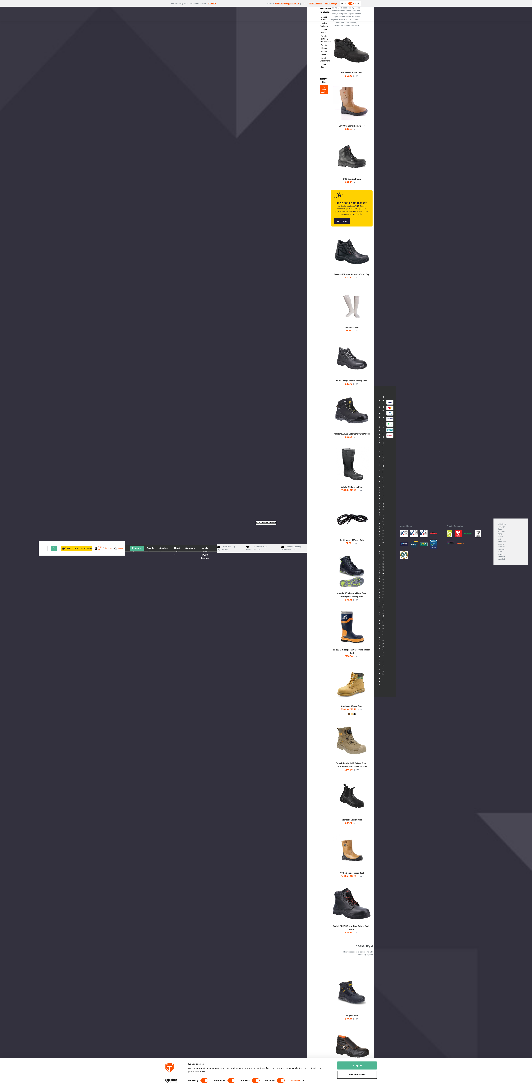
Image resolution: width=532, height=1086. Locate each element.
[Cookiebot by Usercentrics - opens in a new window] (170, 1081)
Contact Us (379, 628)
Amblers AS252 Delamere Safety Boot (352, 433)
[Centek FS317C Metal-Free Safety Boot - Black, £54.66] (352, 903)
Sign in (100, 548)
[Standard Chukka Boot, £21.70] (352, 50)
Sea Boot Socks (351, 327)
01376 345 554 (315, 3)
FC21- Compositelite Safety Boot (351, 380)
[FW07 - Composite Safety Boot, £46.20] (352, 1046)
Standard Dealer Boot (352, 819)
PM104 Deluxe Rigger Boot (352, 873)
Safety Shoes (324, 46)
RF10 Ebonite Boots (352, 179)
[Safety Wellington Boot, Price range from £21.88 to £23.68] (352, 464)
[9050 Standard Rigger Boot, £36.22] (352, 103)
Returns (379, 545)
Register (108, 548)
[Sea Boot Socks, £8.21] (352, 305)
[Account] (96, 548)
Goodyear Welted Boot (351, 706)
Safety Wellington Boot (352, 487)
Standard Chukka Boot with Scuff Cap (352, 274)
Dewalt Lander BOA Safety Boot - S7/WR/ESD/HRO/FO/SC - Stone (351, 765)
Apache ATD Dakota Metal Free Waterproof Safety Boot (351, 595)
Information (379, 413)
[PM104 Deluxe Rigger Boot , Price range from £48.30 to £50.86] (352, 850)
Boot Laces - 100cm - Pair (352, 540)
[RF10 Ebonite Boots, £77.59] (352, 156)
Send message (331, 3)
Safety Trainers (324, 53)
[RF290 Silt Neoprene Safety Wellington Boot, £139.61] (352, 627)
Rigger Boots (324, 31)
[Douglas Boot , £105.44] (352, 993)
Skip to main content (266, 522)
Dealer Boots (324, 18)
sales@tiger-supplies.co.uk (287, 3)
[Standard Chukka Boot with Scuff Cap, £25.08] (352, 252)
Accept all (357, 1065)
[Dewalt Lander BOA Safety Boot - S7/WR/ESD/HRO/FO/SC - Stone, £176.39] (352, 741)
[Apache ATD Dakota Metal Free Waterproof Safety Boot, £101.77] (352, 571)
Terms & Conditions (379, 575)
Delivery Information (379, 476)
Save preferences (357, 1074)
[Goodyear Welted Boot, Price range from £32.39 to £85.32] (352, 684)
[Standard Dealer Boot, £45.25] (352, 797)
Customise (295, 1080)
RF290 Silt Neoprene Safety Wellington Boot (351, 651)
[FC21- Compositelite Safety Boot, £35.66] (352, 358)
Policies (379, 606)
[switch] (231, 1080)
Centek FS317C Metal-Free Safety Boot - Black (352, 928)
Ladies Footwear (324, 24)
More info (212, 3)
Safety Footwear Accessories (324, 39)
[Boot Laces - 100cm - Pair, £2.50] (352, 517)
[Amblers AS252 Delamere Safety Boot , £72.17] (352, 411)
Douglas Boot (352, 1015)
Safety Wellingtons (324, 59)
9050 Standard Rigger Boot (352, 125)
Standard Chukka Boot (351, 72)
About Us (379, 442)
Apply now (342, 221)
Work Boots (324, 65)
